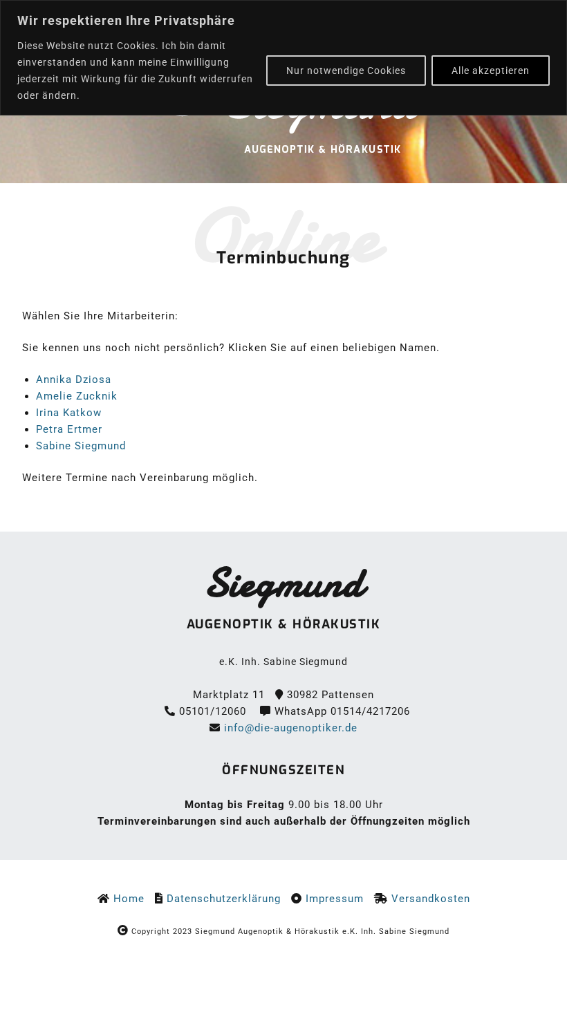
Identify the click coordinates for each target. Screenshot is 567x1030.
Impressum (340, 898)
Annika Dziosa (73, 379)
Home (129, 898)
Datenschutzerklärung (224, 898)
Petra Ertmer (69, 429)
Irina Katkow (69, 412)
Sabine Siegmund (81, 446)
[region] (283, 57)
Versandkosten (430, 898)
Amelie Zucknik (77, 396)
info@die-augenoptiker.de (290, 728)
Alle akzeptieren (491, 70)
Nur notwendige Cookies (346, 70)
